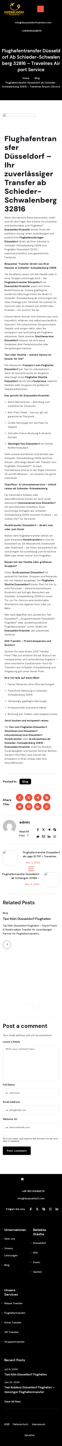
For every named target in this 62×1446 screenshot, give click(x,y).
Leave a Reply (11, 1041)
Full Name (9, 1084)
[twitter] (28, 797)
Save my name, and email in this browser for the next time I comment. (30, 1139)
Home (25, 78)
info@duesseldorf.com (31, 1198)
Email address (11, 1102)
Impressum (38, 1424)
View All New (12, 1401)
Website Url (10, 1119)
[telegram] (37, 797)
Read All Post (24, 833)
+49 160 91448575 (33, 1191)
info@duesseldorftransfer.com (33, 22)
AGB (6, 1424)
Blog (37, 78)
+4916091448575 (31, 30)
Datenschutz (20, 1424)
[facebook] (19, 797)
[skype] (46, 797)
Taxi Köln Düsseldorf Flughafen (27, 919)
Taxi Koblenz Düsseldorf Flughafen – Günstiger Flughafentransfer (29, 1389)
